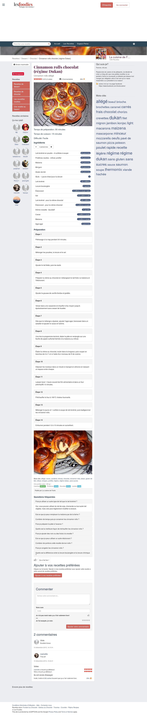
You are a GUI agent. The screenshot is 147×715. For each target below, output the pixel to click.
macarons (103, 128)
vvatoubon (25, 144)
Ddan (16, 144)
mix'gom (44, 481)
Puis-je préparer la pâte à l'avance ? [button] (49, 524)
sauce (111, 164)
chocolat (66, 478)
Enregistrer (19, 74)
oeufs (116, 137)
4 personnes (43, 147)
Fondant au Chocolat (30, 707)
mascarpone (104, 133)
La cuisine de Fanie (121, 57)
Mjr (16, 132)
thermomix (113, 169)
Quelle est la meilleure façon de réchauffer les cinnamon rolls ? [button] (60, 529)
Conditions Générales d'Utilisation (23, 705)
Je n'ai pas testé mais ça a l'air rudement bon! (53, 615)
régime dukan (64, 481)
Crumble (64, 707)
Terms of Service (67, 712)
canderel (54, 478)
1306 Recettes (114, 60)
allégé (43, 478)
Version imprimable (22, 64)
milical (39, 481)
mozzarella (103, 138)
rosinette (44, 653)
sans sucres (74, 481)
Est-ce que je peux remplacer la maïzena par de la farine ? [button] (58, 514)
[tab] (63, 501)
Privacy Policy (53, 712)
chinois (60, 478)
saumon (122, 164)
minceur (120, 133)
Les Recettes (68, 44)
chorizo (122, 111)
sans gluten (116, 159)
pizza (110, 142)
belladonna (16, 156)
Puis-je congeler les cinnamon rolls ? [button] (50, 548)
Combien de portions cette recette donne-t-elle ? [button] (54, 543)
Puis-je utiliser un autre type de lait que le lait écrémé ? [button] (56, 501)
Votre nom (39, 607)
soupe (100, 169)
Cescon (25, 132)
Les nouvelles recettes (19, 100)
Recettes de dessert (18, 85)
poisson (120, 142)
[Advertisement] (73, 25)
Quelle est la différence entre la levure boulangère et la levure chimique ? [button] (63, 554)
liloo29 (25, 156)
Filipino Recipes (73, 707)
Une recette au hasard (20, 107)
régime (56, 481)
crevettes (102, 118)
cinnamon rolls (75, 478)
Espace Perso (82, 44)
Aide (37, 705)
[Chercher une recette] (49, 44)
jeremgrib (25, 181)
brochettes (102, 107)
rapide (111, 147)
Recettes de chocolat (18, 92)
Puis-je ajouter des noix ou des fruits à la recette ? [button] (54, 533)
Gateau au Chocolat (45, 707)
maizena (118, 128)
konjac (122, 123)
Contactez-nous (46, 705)
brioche (121, 102)
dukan (83, 478)
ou (37, 618)
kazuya (25, 193)
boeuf (112, 102)
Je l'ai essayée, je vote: (44, 621)
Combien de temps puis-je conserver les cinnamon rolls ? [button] (57, 519)
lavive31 (25, 168)
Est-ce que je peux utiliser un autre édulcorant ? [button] (54, 538)
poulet (101, 147)
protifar (50, 481)
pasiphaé (16, 168)
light (130, 122)
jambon (112, 123)
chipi (16, 205)
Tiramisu (57, 707)
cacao (48, 478)
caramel (115, 107)
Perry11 (16, 181)
